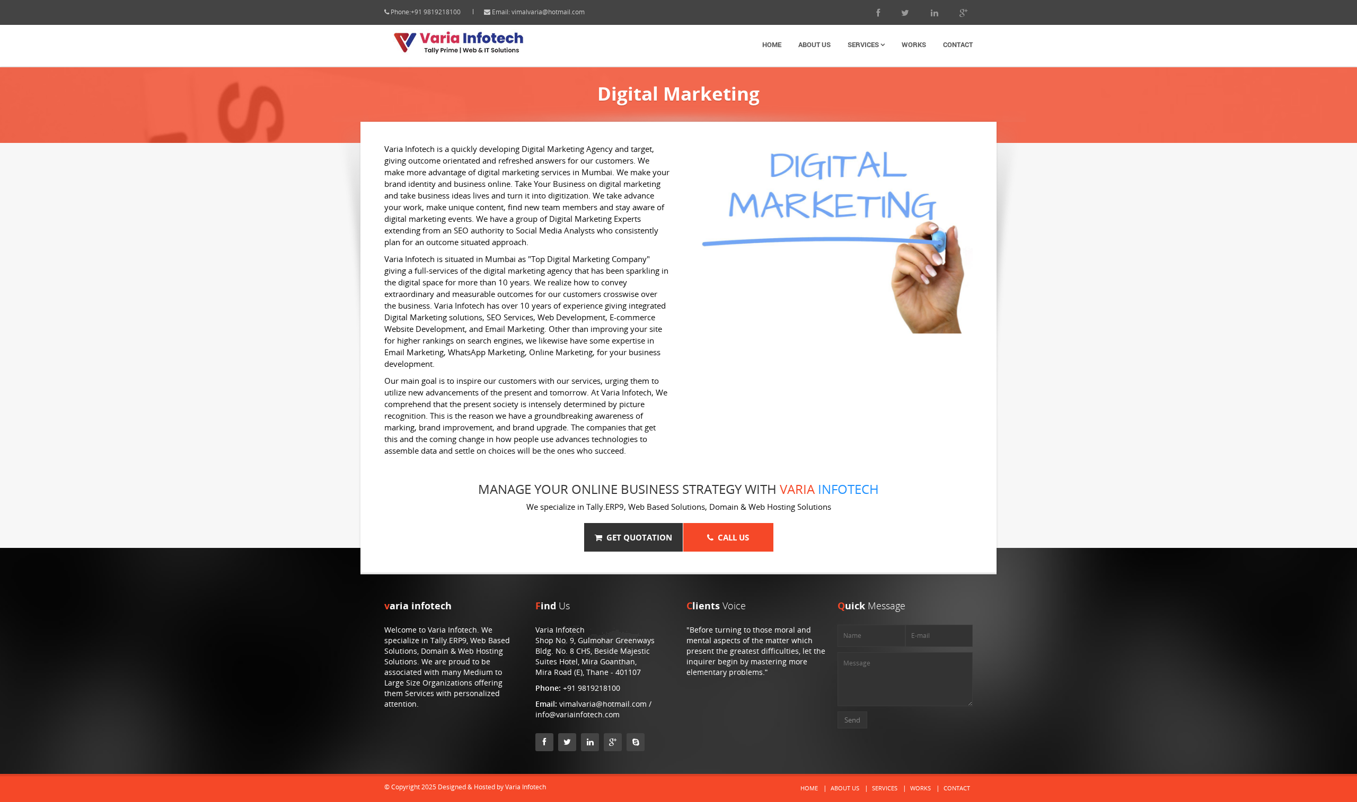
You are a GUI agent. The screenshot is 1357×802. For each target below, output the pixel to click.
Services (864, 44)
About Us (814, 44)
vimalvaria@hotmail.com (548, 11)
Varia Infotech (525, 786)
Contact (958, 44)
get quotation (637, 537)
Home (771, 44)
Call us (731, 537)
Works (914, 44)
